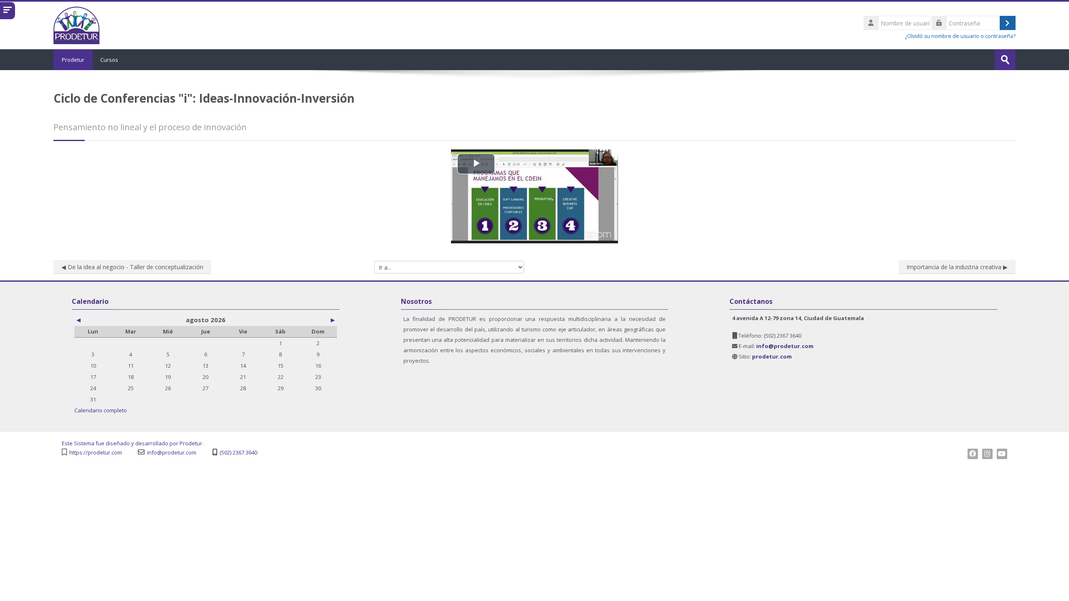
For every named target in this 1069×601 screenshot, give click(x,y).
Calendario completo (100, 410)
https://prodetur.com (95, 452)
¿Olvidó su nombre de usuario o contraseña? (960, 36)
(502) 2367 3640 (238, 452)
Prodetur (73, 59)
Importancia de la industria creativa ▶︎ (957, 267)
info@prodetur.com (171, 452)
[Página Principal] (76, 24)
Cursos (109, 59)
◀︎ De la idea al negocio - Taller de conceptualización (132, 267)
